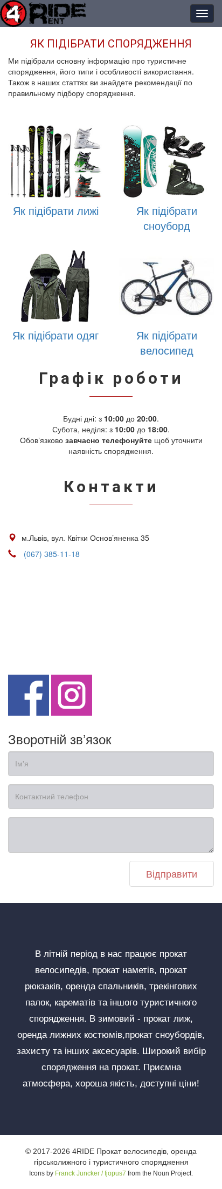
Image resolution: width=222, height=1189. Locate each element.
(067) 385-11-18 (52, 553)
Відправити (171, 873)
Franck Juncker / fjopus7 (90, 1173)
